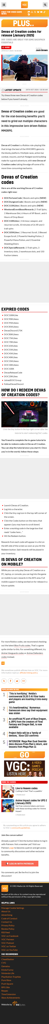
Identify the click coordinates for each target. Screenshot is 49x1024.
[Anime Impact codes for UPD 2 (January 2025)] (7, 805)
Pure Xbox (6, 980)
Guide (7, 47)
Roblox (42, 126)
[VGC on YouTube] (41, 12)
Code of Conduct (9, 918)
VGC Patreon (7, 939)
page (11, 847)
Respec (4, 990)
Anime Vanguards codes (12, 653)
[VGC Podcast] (32, 12)
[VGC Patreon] (29, 12)
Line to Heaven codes (27, 788)
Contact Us (6, 922)
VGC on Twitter (8, 946)
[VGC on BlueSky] (38, 12)
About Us (5, 911)
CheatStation (7, 959)
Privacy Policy (7, 925)
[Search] (45, 4)
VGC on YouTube (9, 950)
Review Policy (7, 928)
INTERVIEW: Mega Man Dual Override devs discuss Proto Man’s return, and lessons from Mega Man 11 (28, 744)
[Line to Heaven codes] (7, 791)
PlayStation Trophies (11, 976)
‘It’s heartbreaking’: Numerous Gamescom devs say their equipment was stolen (28, 711)
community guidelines (20, 828)
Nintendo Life (7, 973)
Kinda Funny (7, 969)
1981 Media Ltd (18, 886)
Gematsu (5, 966)
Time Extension (8, 994)
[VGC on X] (35, 12)
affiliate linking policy (29, 673)
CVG (3, 962)
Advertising (6, 915)
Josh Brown (42, 50)
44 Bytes (18, 1003)
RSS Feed (5, 932)
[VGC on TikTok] (44, 12)
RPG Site (5, 987)
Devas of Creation (19, 505)
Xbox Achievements (10, 997)
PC (2, 574)
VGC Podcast (7, 943)
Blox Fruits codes (22, 645)
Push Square (7, 983)
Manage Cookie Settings (12, 908)
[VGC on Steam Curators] (29, 14)
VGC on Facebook (9, 936)
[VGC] (24, 4)
